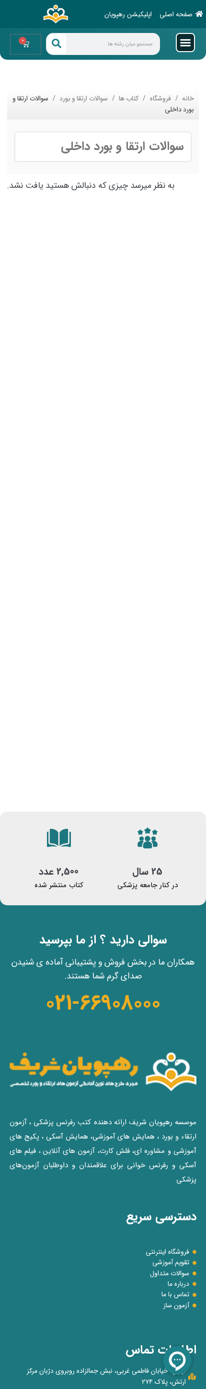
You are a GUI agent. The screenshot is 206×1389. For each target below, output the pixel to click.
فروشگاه (159, 98)
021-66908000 (103, 1003)
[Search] (56, 44)
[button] (185, 42)
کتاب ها (127, 98)
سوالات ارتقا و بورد (83, 98)
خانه (187, 98)
